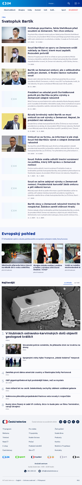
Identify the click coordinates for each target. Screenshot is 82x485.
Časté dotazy (7, 450)
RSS (78, 480)
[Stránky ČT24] (6, 457)
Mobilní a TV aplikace (62, 446)
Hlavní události (9, 10)
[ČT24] (7, 3)
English (18, 480)
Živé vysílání (59, 429)
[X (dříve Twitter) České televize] (73, 421)
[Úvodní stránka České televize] (14, 421)
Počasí (31, 442)
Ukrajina (21, 10)
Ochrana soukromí (29, 480)
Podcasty (58, 437)
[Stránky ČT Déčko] (51, 457)
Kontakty (58, 450)
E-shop (5, 446)
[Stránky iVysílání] (36, 457)
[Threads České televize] (77, 421)
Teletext (6, 437)
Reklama (6, 433)
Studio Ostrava (34, 437)
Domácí (38, 10)
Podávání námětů (35, 446)
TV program (7, 429)
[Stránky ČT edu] (76, 457)
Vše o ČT (32, 450)
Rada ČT (6, 442)
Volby (30, 10)
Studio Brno (59, 433)
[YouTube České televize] (69, 421)
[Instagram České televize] (60, 421)
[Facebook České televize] (65, 421)
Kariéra (57, 442)
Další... (52, 10)
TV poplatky (33, 433)
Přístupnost (41, 480)
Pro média (32, 429)
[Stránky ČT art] (63, 457)
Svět (45, 10)
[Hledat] (68, 3)
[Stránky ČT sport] (20, 457)
